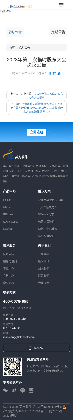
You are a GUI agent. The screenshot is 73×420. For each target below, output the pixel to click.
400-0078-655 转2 (14, 319)
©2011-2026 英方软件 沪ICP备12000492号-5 (32, 406)
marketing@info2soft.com (19, 337)
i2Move (7, 207)
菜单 (61, 4)
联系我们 (43, 275)
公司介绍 (43, 254)
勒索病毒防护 (46, 221)
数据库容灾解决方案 (50, 200)
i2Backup (8, 214)
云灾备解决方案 (47, 207)
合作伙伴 (43, 283)
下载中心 (8, 268)
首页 (12, 47)
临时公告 (5, 11)
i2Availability (10, 221)
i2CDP (7, 200)
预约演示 (39, 348)
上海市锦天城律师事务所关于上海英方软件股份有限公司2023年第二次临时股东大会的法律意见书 (36, 107)
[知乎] (22, 390)
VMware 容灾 (46, 214)
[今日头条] (31, 390)
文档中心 (8, 275)
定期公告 (58, 32)
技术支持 (8, 254)
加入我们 (43, 268)
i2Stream (8, 229)
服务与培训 (10, 261)
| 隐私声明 (54, 411)
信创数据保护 (46, 236)
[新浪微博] (14, 390)
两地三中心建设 (47, 229)
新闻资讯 (43, 261)
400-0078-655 (15, 301)
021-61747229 (12, 328)
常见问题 (8, 283)
